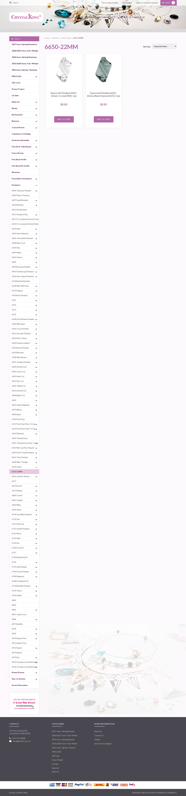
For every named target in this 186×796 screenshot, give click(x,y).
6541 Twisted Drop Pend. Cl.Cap (25, 443)
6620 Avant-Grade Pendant (23, 452)
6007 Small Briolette (20, 200)
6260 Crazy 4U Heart (20, 329)
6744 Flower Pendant (20, 572)
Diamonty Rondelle (20, 140)
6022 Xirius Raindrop (20, 233)
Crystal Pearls (18, 127)
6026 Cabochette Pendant (22, 238)
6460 (14, 400)
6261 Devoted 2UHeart (21, 333)
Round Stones (18, 672)
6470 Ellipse (17, 410)
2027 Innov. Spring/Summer (24, 44)
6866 (14, 610)
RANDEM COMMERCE (167, 793)
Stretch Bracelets (20, 685)
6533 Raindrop (18, 433)
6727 (14, 552)
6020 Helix (16, 229)
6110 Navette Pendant (21, 281)
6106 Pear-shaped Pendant (23, 276)
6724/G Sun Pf (17, 548)
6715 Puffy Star (18, 524)
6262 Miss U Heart (19, 338)
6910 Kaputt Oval (19, 638)
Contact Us (124, 17)
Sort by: (147, 46)
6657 (14, 481)
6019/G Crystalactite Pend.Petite (25, 224)
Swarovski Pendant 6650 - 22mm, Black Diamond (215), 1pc (103, 94)
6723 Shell (16, 538)
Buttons (15, 121)
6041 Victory (17, 257)
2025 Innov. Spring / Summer (24, 70)
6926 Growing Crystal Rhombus (24, 667)
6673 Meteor (17, 491)
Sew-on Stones (18, 679)
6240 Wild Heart (18, 324)
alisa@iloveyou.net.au (22, 741)
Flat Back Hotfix (19, 159)
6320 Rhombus (18, 352)
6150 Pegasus (17, 291)
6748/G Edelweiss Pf (20, 581)
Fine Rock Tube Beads (21, 146)
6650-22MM (17, 472)
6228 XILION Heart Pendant (23, 319)
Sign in (138, 3)
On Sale (15, 95)
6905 (14, 629)
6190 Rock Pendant (20, 295)
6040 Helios (16, 252)
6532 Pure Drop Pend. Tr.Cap (23, 429)
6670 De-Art (17, 486)
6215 (14, 310)
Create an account (151, 3)
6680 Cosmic (17, 495)
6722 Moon (16, 533)
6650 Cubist (17, 467)
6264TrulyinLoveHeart (21, 343)
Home (47, 38)
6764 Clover (17, 591)
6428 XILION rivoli (19, 367)
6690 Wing (16, 505)
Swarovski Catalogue (103, 743)
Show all (55, 771)
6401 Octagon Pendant (21, 362)
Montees (16, 172)
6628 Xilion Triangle (20, 462)
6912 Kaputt (17, 648)
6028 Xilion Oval (18, 243)
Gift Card (16, 83)
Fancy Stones (18, 153)
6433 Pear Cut (17, 381)
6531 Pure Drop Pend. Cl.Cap (23, 424)
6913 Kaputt (17, 652)
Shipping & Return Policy (100, 17)
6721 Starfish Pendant (21, 529)
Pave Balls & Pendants (22, 178)
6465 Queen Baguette (20, 405)
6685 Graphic (17, 500)
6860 (14, 600)
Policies (97, 739)
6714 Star (16, 519)
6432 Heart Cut (18, 376)
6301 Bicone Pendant (20, 348)
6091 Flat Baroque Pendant (23, 272)
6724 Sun (15, 543)
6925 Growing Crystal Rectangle (25, 662)
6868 (14, 619)
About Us (139, 17)
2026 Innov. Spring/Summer (24, 57)
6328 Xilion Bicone (19, 357)
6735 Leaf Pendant (19, 567)
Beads (14, 108)
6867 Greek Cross (19, 614)
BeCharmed (17, 114)
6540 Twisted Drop (20, 438)
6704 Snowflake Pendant (22, 514)
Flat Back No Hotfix (21, 166)
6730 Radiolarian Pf (20, 557)
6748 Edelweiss (18, 576)
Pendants (16, 185)
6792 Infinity (17, 595)
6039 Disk (16, 248)
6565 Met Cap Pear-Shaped (23, 448)
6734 (14, 562)
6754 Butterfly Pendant (21, 586)
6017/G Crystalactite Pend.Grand (25, 219)
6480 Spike (16, 414)
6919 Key (15, 657)
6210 (14, 305)
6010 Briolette (17, 205)
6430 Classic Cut (18, 372)
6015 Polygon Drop (20, 214)
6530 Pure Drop (18, 419)
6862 (14, 605)
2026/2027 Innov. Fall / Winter (25, 51)
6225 (14, 314)
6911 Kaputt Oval (19, 643)
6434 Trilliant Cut (19, 386)
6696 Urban (16, 510)
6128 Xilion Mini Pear (20, 286)
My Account (127, 3)
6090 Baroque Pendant (21, 267)
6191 (14, 300)
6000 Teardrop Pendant (21, 191)
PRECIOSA (16, 76)
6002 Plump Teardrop (21, 195)
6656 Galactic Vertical (20, 476)
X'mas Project (18, 89)
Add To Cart (64, 119)
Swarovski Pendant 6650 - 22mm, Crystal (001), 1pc (64, 94)
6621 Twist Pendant (20, 457)
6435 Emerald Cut (19, 391)
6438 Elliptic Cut (18, 395)
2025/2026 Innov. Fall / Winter (25, 63)
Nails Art (16, 102)
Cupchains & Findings (21, 134)
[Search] (10, 2)
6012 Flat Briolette (19, 210)
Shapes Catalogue (72, 17)
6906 (14, 633)
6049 (14, 262)
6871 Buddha (17, 624)
